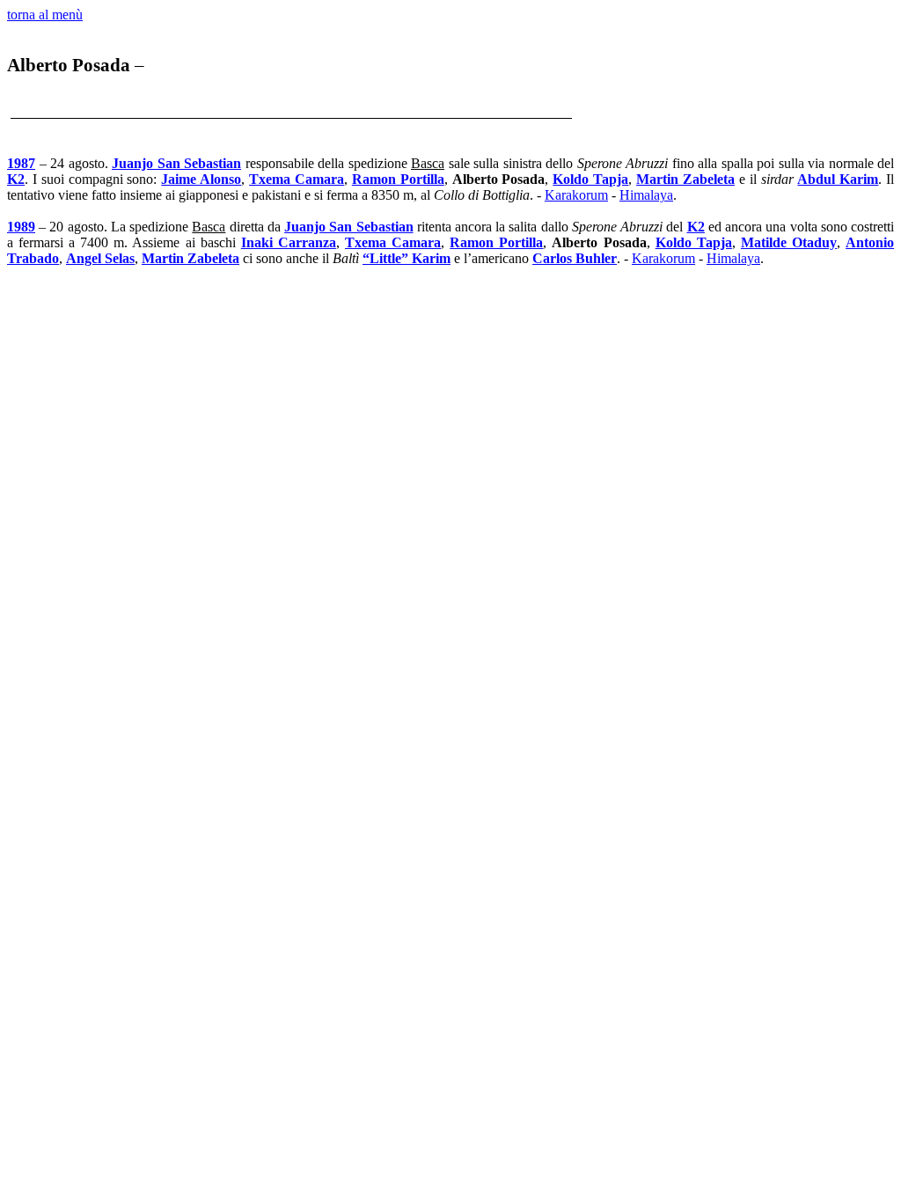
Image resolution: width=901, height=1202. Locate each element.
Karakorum (576, 194)
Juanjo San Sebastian (176, 163)
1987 (21, 163)
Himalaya (646, 194)
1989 (21, 226)
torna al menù (45, 14)
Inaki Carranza (288, 242)
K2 (16, 179)
